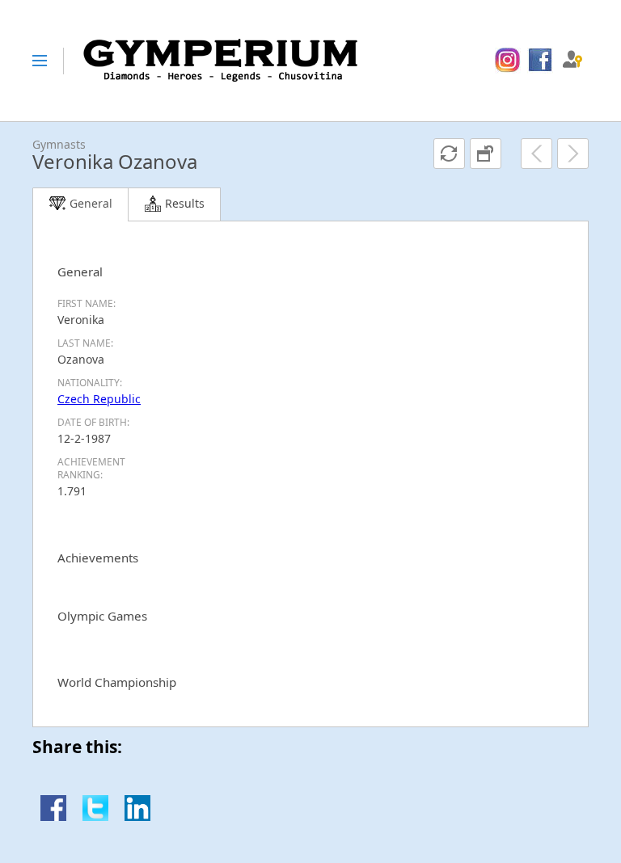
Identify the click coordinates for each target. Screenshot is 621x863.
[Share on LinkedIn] (137, 816)
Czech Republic (99, 398)
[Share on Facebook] (53, 816)
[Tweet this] (95, 816)
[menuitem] (507, 60)
